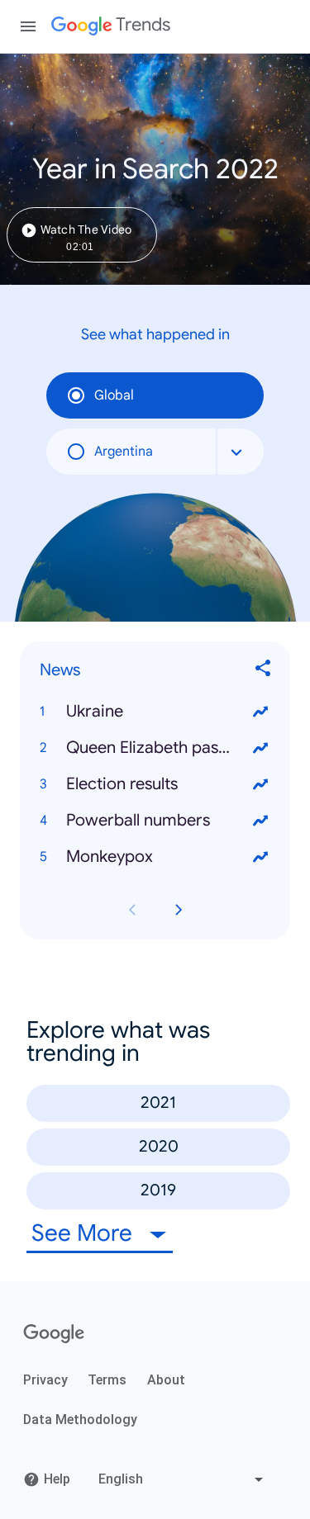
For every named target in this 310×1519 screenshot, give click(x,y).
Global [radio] (114, 395)
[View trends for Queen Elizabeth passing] (260, 748)
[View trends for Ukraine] (260, 712)
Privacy (45, 1380)
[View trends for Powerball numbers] (260, 820)
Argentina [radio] (123, 451)
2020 (159, 1146)
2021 (158, 1102)
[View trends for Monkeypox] (260, 857)
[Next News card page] (178, 910)
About (166, 1380)
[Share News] (264, 671)
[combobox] (240, 451)
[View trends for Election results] (260, 784)
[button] (155, 711)
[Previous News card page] (132, 910)
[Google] (54, 1334)
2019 (158, 1190)
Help (57, 1479)
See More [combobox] (84, 1233)
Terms (107, 1380)
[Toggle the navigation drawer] (28, 26)
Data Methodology (80, 1419)
